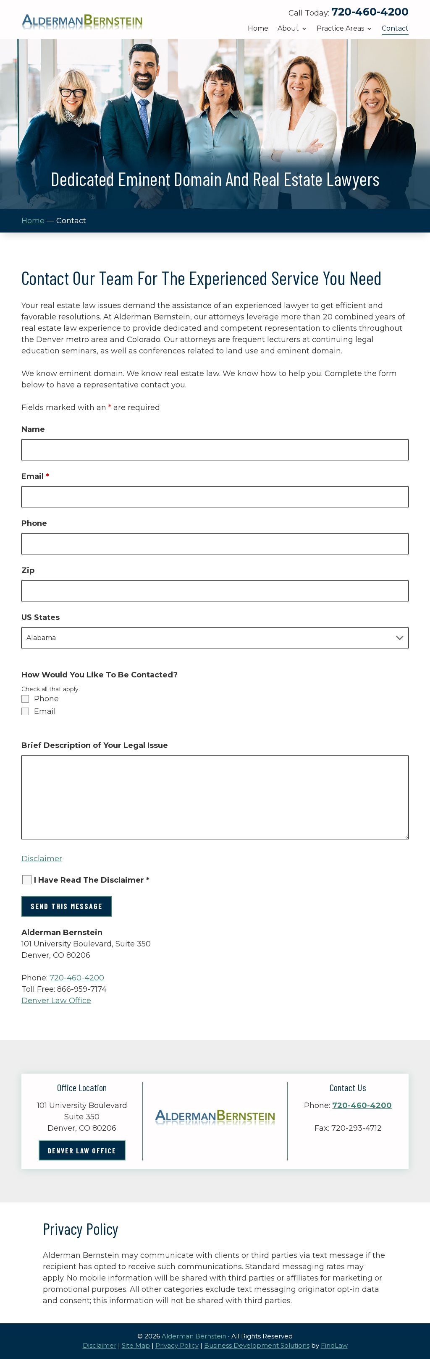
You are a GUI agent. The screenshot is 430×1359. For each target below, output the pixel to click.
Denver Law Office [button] (82, 1150)
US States (40, 617)
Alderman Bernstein (194, 1336)
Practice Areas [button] (340, 29)
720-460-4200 (370, 11)
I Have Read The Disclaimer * (91, 880)
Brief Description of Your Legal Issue (94, 745)
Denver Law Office (56, 1000)
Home (258, 29)
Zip (27, 570)
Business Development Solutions (256, 1345)
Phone (34, 523)
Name (33, 429)
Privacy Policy (177, 1345)
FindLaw (334, 1345)
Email (35, 476)
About (288, 29)
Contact (395, 29)
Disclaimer (41, 858)
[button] (421, 1298)
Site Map (136, 1345)
